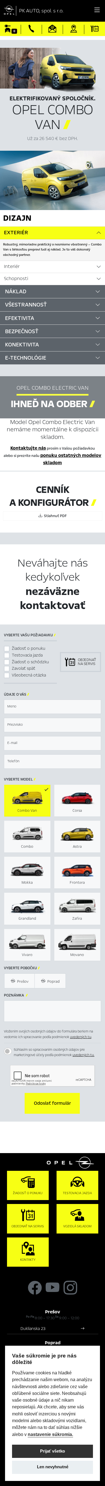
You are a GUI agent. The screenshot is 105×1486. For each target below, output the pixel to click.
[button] (52, 1103)
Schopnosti (16, 279)
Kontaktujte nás (28, 448)
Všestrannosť (26, 304)
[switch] (8, 1051)
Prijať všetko (52, 1451)
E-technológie (25, 358)
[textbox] (52, 707)
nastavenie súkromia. (50, 1434)
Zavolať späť (23, 668)
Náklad (15, 291)
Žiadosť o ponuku (28, 648)
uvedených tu (80, 1037)
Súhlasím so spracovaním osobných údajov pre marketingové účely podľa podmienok (54, 1052)
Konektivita (22, 344)
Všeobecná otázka (29, 675)
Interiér (12, 266)
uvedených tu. (83, 1055)
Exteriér (16, 232)
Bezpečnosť (22, 331)
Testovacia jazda (27, 655)
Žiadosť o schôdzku (30, 662)
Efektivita (19, 318)
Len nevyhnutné (52, 1467)
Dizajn (17, 218)
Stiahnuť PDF (54, 515)
